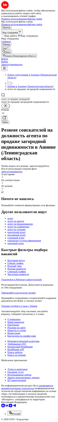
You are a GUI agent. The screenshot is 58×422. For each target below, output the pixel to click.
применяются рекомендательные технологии (27, 387)
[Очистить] (5, 105)
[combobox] (15, 99)
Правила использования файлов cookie (21, 24)
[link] (6, 52)
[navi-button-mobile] (4, 68)
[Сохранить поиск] (4, 118)
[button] (4, 59)
